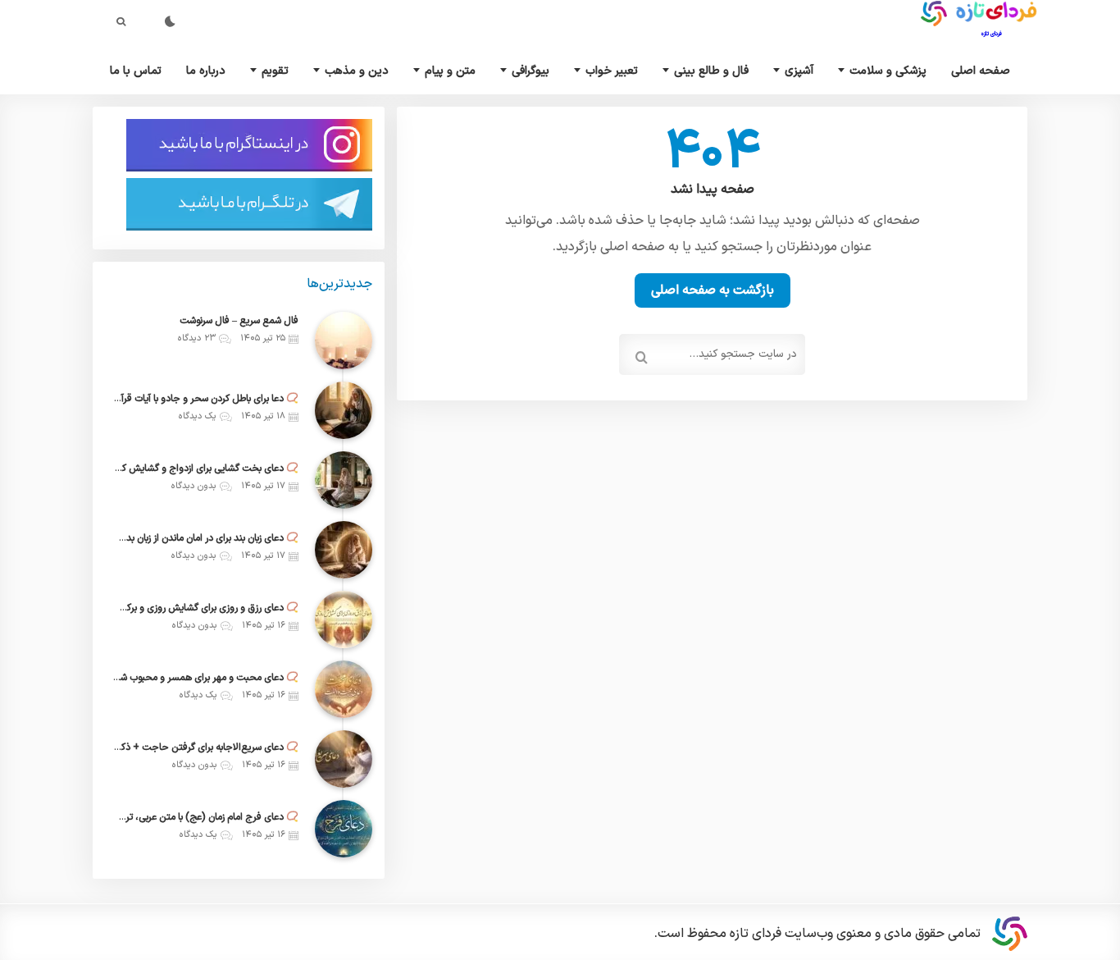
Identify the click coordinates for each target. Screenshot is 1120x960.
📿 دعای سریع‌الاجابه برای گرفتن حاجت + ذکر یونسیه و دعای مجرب (165, 747)
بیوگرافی (530, 71)
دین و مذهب (357, 71)
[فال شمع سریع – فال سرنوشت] (343, 340)
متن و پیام (450, 71)
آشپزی (799, 71)
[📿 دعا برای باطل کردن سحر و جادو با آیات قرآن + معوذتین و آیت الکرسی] (343, 410)
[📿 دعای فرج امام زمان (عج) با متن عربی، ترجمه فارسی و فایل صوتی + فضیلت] (343, 828)
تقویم (275, 71)
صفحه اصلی (980, 71)
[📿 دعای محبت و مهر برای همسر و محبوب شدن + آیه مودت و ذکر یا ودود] (343, 689)
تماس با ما (136, 71)
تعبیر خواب (611, 71)
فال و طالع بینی (711, 71)
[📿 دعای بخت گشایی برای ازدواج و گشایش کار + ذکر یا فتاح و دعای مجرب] (343, 480)
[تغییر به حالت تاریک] (170, 21)
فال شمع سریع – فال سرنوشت (239, 320)
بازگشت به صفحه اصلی (712, 290)
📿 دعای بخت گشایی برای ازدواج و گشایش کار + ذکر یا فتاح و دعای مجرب (152, 468)
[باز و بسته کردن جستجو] (121, 21)
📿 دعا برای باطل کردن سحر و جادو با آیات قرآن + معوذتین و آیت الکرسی (155, 398)
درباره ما (205, 71)
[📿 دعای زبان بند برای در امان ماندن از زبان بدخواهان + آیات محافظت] (343, 549)
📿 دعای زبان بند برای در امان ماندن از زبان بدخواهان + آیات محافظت (164, 538)
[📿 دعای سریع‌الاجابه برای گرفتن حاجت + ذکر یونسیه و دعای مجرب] (343, 759)
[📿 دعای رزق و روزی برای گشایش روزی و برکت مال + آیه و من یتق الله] (343, 619)
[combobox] (712, 354)
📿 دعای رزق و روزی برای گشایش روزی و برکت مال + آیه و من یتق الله (161, 608)
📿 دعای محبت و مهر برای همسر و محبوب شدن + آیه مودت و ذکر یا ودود (153, 677)
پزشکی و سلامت (888, 71)
